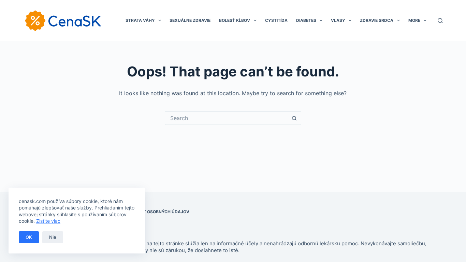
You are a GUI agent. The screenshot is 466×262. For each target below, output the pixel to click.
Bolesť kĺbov (234, 20)
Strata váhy (140, 20)
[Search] (440, 20)
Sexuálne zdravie (190, 20)
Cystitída (276, 20)
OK (29, 237)
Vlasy (338, 20)
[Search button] (294, 118)
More (414, 20)
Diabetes (306, 20)
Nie (52, 237)
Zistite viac (48, 221)
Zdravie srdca (376, 20)
